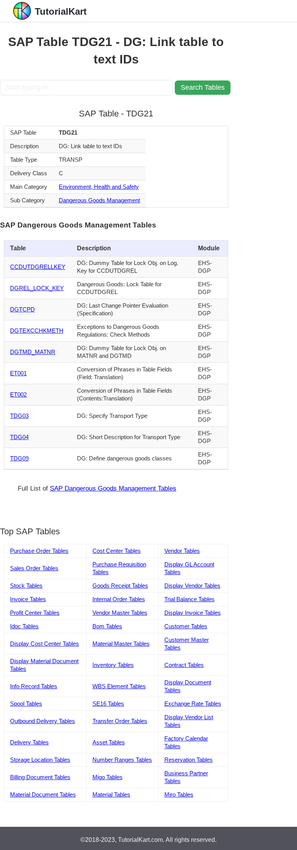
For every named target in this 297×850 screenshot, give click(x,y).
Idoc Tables (24, 626)
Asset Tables (108, 742)
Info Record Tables (33, 686)
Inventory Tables (113, 665)
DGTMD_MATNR (32, 352)
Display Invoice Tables (192, 612)
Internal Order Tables (118, 599)
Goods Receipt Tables (120, 585)
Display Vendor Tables (192, 585)
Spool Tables (26, 703)
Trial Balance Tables (189, 599)
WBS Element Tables (119, 686)
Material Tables (111, 794)
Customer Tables (185, 626)
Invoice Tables (28, 599)
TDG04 (19, 437)
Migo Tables (107, 777)
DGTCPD (22, 309)
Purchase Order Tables (39, 550)
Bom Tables (107, 626)
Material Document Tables (43, 794)
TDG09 (19, 458)
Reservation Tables (188, 759)
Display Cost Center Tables (44, 643)
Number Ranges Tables (122, 759)
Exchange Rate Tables (192, 703)
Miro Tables (178, 794)
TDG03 (19, 415)
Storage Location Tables (40, 759)
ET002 (18, 394)
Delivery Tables (29, 742)
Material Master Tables (121, 643)
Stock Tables (26, 585)
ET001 (18, 373)
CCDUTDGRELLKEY (37, 266)
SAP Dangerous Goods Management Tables (113, 488)
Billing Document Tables (40, 777)
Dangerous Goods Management (99, 200)
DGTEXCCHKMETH (36, 330)
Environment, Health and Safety (99, 186)
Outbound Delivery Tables (42, 721)
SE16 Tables (108, 703)
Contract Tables (184, 665)
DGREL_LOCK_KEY (37, 288)
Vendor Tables (182, 550)
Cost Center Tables (116, 550)
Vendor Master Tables (119, 612)
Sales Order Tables (34, 568)
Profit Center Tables (35, 612)
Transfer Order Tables (119, 721)
